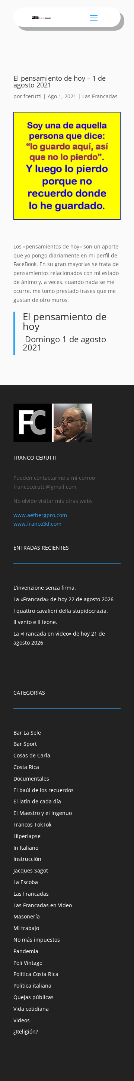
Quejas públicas (33, 997)
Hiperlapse (27, 836)
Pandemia (25, 951)
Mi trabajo (26, 928)
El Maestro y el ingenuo (42, 812)
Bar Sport (25, 743)
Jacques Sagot (30, 870)
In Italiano (25, 847)
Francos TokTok (32, 824)
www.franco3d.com (37, 523)
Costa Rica (26, 766)
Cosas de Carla (31, 755)
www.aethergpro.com (40, 515)
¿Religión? (25, 1031)
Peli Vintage (27, 962)
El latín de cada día (37, 801)
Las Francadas (100, 96)
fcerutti (32, 96)
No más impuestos (36, 939)
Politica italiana (32, 985)
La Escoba (25, 882)
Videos (21, 1020)
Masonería (26, 916)
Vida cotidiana (31, 1008)
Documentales (31, 778)
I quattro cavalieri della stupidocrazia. (60, 610)
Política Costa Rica (35, 973)
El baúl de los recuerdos (43, 790)
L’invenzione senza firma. (44, 587)
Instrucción (27, 858)
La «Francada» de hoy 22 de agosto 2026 (63, 599)
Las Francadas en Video (42, 905)
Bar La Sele (27, 732)
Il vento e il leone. (35, 622)
